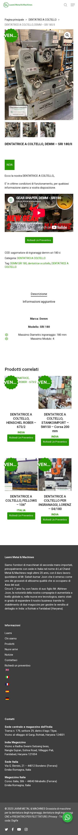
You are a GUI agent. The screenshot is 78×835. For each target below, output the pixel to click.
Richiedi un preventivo (39, 240)
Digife (14, 820)
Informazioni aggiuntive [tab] (39, 301)
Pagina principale (14, 19)
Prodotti (9, 644)
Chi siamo (11, 638)
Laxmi (8, 633)
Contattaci (11, 660)
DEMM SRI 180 (18, 263)
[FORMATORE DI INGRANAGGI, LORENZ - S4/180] (54, 474)
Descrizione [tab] (39, 294)
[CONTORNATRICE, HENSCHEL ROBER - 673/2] (21, 392)
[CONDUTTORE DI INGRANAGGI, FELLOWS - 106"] (21, 474)
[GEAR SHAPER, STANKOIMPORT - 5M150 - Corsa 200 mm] (54, 392)
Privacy (53, 816)
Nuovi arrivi (11, 649)
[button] (73, 5)
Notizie (9, 654)
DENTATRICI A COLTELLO (43, 19)
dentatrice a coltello (39, 263)
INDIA (10, 164)
